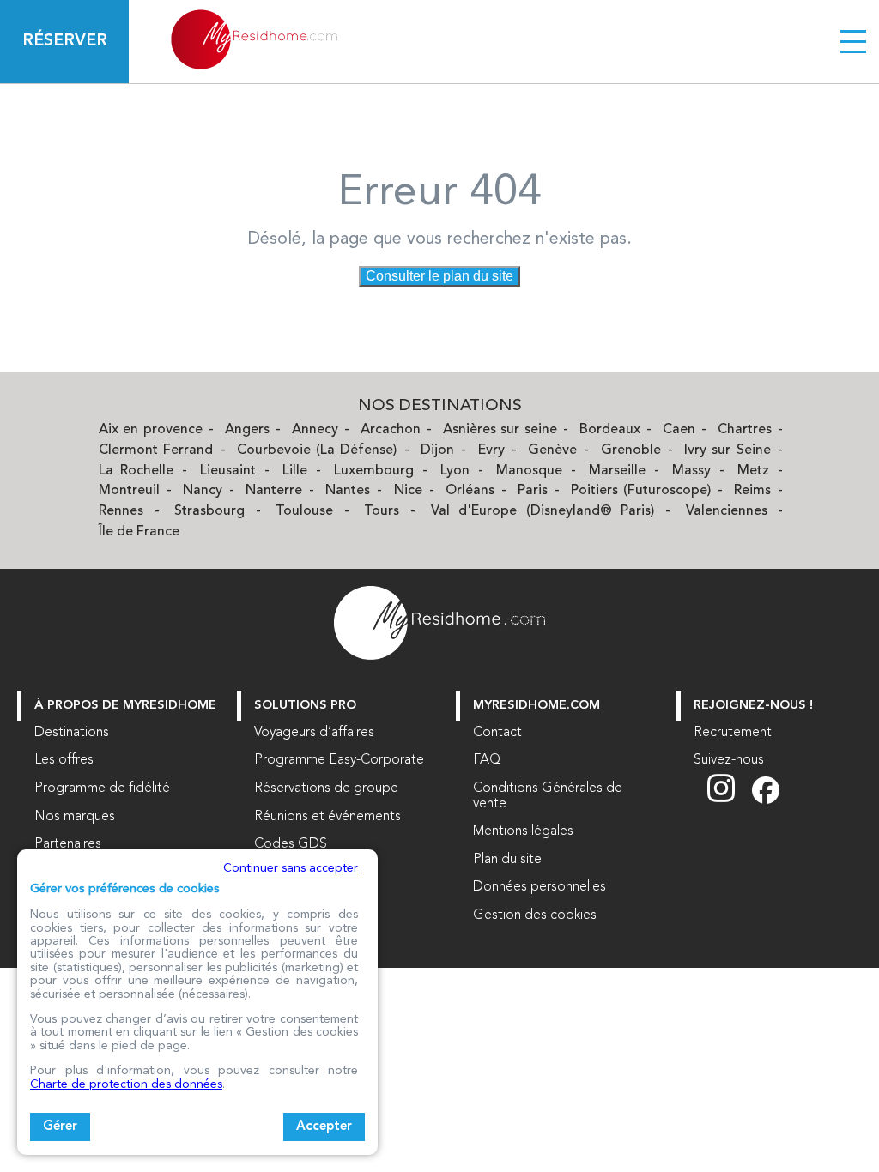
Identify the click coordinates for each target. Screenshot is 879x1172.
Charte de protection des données (126, 1084)
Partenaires (67, 844)
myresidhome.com (536, 705)
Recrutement (733, 733)
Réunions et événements (327, 817)
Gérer (60, 1127)
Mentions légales (523, 831)
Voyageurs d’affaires (314, 733)
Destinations (71, 733)
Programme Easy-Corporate (339, 760)
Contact (497, 733)
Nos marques (74, 817)
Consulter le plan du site (439, 276)
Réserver (64, 41)
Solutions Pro (305, 705)
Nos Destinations (440, 406)
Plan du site (507, 860)
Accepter (324, 1127)
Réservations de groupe (326, 788)
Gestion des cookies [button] (535, 915)
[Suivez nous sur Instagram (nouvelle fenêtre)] (729, 800)
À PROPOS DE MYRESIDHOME (125, 705)
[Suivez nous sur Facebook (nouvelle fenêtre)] (765, 800)
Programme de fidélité (102, 788)
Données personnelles (539, 887)
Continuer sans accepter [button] (290, 868)
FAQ (487, 760)
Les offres (64, 760)
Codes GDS (290, 844)
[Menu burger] (853, 41)
